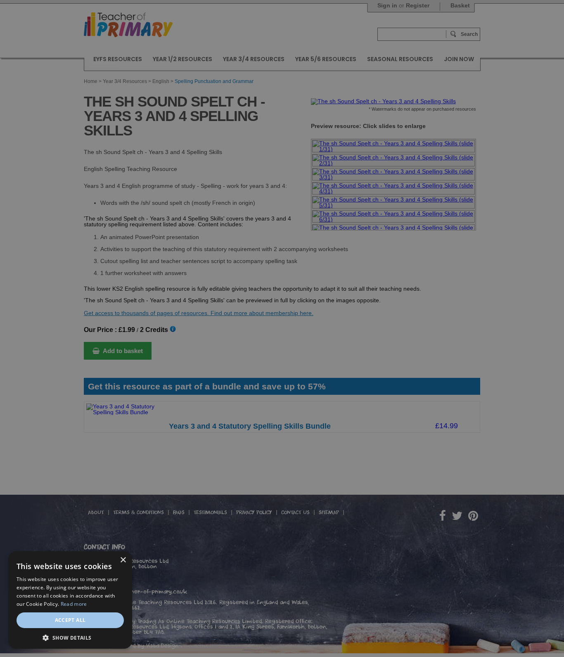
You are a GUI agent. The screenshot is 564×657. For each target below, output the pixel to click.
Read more (74, 603)
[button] (70, 636)
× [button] (123, 560)
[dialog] (282, 328)
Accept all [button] (70, 620)
